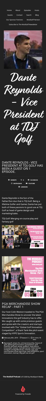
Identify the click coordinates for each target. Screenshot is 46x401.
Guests (10, 15)
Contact (19, 15)
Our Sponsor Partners (14, 20)
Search (28, 15)
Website (13, 180)
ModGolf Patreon (33, 20)
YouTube (31, 183)
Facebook (34, 180)
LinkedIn (24, 187)
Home (9, 10)
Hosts (37, 10)
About (17, 10)
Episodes (27, 10)
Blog (37, 15)
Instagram (17, 183)
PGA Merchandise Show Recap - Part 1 (21, 305)
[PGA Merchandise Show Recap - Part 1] (23, 277)
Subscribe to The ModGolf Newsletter (23, 24)
